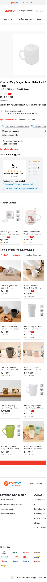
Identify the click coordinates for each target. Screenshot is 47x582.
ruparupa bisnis (7, 509)
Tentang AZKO (40, 500)
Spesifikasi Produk (8, 119)
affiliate (37, 523)
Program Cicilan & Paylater (11, 504)
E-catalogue (39, 513)
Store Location (40, 527)
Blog (36, 504)
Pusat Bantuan (6, 500)
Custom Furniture (7, 513)
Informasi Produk (27, 120)
